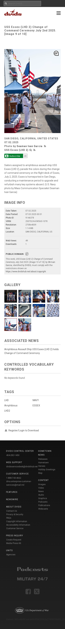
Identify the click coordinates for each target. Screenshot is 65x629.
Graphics (42, 498)
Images (42, 484)
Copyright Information (16, 521)
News (41, 491)
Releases (42, 459)
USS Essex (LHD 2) (16, 150)
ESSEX (36, 405)
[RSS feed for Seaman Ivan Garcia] (45, 146)
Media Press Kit (13, 543)
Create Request (13, 540)
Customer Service (14, 528)
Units (9, 550)
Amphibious (11, 405)
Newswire (12, 499)
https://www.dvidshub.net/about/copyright (26, 271)
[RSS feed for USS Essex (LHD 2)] (34, 150)
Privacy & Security (14, 514)
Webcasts (43, 509)
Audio (41, 495)
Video (41, 488)
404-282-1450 (12, 455)
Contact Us (11, 511)
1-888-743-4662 (13, 478)
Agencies (10, 554)
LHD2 (7, 410)
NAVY (36, 400)
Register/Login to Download (23, 430)
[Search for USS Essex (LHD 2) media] (30, 150)
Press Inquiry (14, 535)
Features (11, 492)
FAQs (8, 518)
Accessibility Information (18, 525)
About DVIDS (13, 507)
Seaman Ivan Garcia (29, 146)
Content (43, 480)
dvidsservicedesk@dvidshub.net (22, 466)
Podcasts (42, 502)
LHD (6, 400)
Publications (44, 505)
